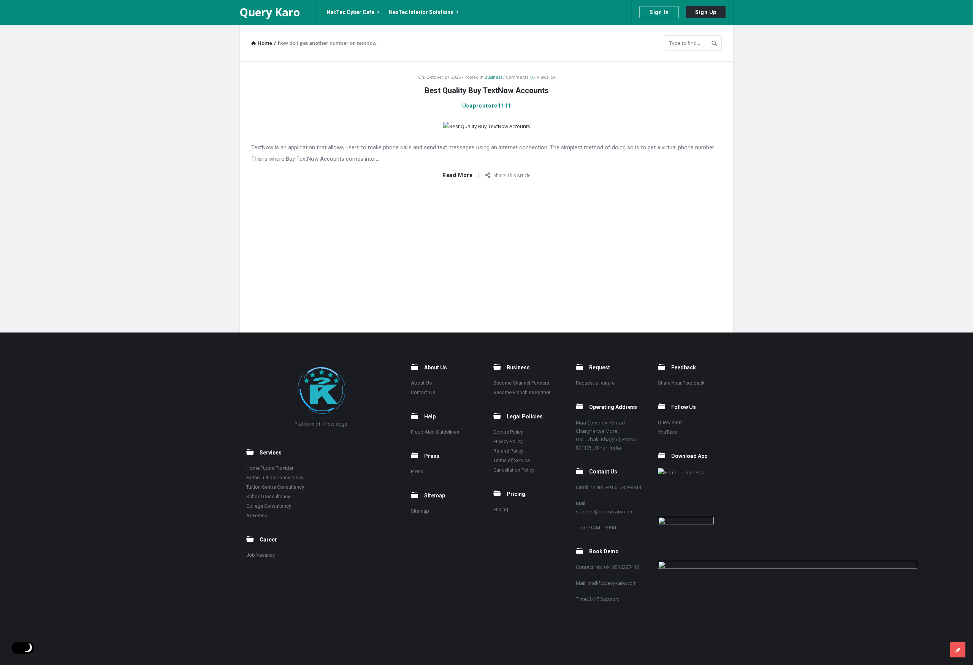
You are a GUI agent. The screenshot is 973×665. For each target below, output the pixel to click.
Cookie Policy (508, 432)
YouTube (667, 432)
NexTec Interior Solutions (421, 12)
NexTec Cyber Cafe (350, 12)
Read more (457, 175)
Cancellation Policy (513, 470)
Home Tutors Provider (269, 468)
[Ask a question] (957, 649)
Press (417, 471)
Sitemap (420, 511)
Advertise (256, 515)
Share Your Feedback (681, 383)
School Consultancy (268, 496)
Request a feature (595, 383)
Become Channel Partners (521, 383)
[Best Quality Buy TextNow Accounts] (486, 125)
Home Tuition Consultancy (274, 477)
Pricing (500, 509)
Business (493, 77)
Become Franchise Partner (521, 392)
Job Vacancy (260, 555)
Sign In (659, 12)
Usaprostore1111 (486, 106)
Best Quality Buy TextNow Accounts (487, 90)
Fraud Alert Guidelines (435, 432)
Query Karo (269, 12)
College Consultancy (268, 506)
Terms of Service (511, 460)
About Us (421, 383)
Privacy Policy (508, 441)
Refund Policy (508, 451)
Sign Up (706, 12)
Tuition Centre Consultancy (275, 487)
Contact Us (423, 392)
